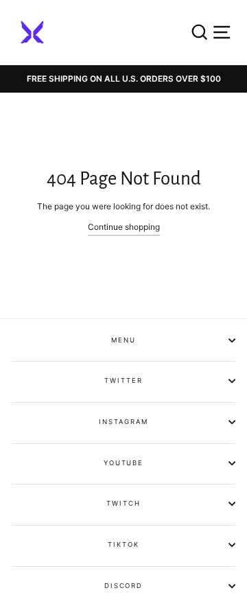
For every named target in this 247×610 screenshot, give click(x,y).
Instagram (123, 421)
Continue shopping (124, 227)
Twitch (123, 503)
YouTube (123, 463)
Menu (123, 340)
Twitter (123, 380)
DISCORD (123, 585)
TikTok (123, 544)
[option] (123, 79)
